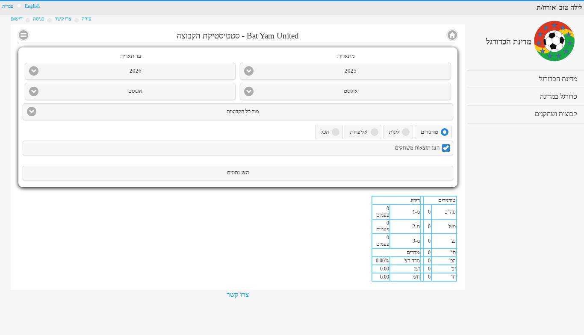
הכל (325, 132)
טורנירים (429, 132)
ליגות (394, 132)
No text (23, 35)
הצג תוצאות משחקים (417, 148)
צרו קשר (238, 294)
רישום (17, 19)
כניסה (38, 19)
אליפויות (359, 132)
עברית (7, 6)
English (32, 6)
